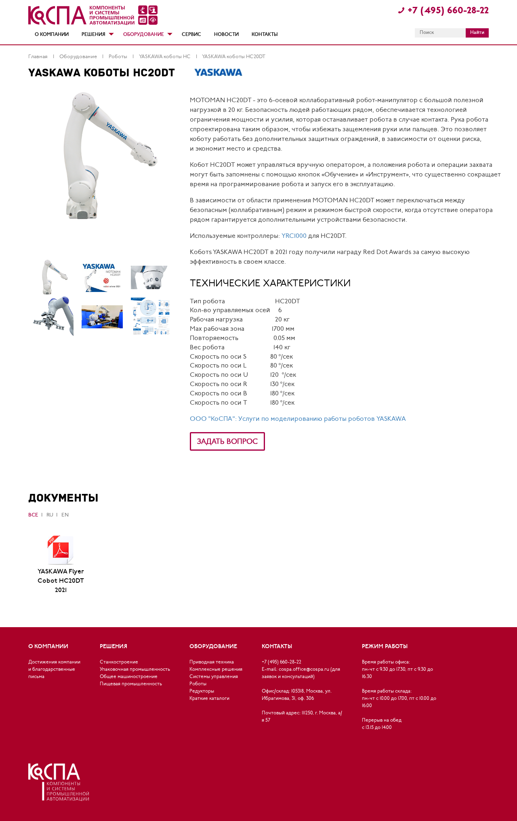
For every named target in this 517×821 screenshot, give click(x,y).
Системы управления (213, 676)
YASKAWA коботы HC (165, 56)
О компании (52, 34)
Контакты (265, 34)
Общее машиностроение (129, 676)
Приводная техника (211, 662)
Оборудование (143, 34)
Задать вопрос (227, 442)
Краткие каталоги (209, 698)
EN (65, 515)
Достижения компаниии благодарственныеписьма (54, 669)
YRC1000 (294, 236)
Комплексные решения (215, 669)
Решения (93, 34)
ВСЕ (33, 515)
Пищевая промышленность (131, 684)
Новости (226, 34)
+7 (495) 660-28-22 (448, 11)
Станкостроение (119, 662)
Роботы (118, 56)
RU (49, 515)
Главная (38, 56)
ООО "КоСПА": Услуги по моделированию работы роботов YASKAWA (298, 419)
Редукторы (201, 691)
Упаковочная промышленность (135, 669)
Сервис (191, 34)
